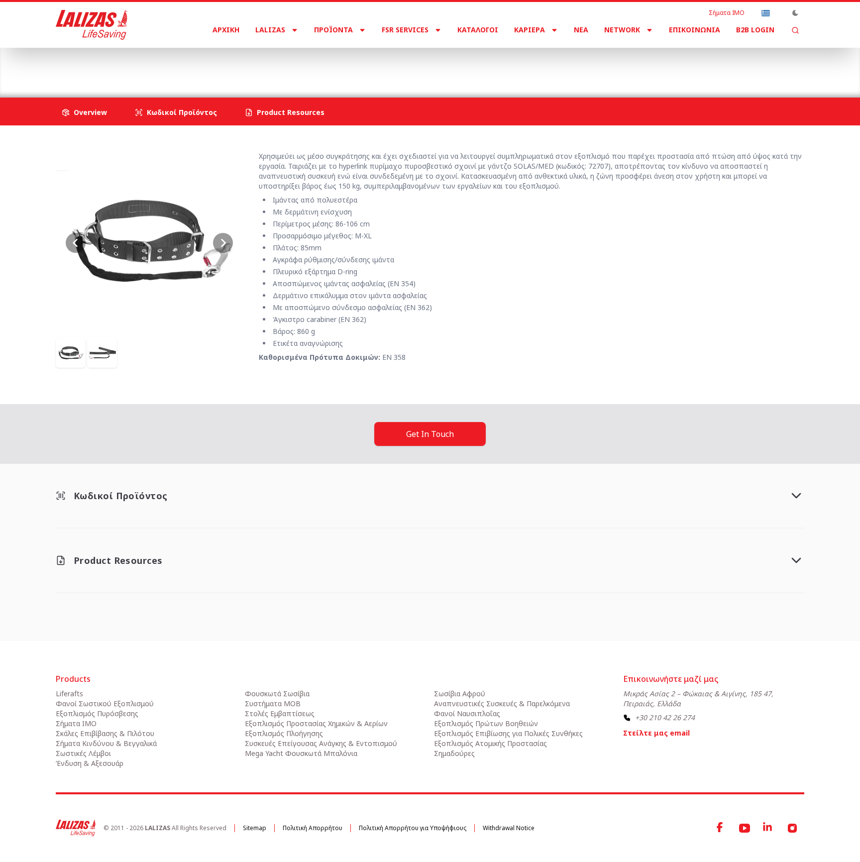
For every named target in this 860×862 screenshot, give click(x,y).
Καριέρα (529, 29)
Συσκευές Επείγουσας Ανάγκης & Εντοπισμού (321, 743)
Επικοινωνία (694, 29)
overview (90, 112)
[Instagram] (792, 828)
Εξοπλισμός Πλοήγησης (284, 733)
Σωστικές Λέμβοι (83, 753)
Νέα (581, 29)
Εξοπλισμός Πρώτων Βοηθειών (486, 723)
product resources (290, 112)
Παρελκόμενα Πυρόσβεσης (292, 64)
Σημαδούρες (454, 753)
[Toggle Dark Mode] (795, 13)
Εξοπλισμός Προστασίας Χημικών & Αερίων (316, 723)
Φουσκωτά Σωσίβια (277, 693)
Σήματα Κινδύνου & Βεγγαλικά (106, 743)
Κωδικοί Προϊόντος (182, 112)
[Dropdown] (765, 13)
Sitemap (254, 828)
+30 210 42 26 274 (665, 717)
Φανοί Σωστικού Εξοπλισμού (105, 703)
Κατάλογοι (477, 29)
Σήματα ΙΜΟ (727, 13)
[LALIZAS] (91, 25)
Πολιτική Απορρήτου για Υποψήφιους (412, 828)
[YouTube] (744, 828)
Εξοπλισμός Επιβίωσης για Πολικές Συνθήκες (508, 733)
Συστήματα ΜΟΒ (273, 703)
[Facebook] (721, 828)
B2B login (755, 29)
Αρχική (226, 29)
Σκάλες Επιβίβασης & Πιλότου (105, 733)
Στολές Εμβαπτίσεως (280, 713)
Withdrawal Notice (509, 828)
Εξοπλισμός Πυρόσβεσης (188, 64)
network (622, 29)
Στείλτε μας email (656, 733)
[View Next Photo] (223, 243)
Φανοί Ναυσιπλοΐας (467, 713)
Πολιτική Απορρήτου (312, 828)
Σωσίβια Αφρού (459, 693)
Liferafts (69, 693)
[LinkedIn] (768, 828)
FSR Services (405, 29)
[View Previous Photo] (76, 243)
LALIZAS (270, 29)
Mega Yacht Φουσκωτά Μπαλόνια (301, 753)
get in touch (430, 434)
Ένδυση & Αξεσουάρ (89, 763)
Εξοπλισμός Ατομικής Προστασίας (490, 743)
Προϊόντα (333, 29)
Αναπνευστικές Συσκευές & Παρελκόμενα (502, 703)
